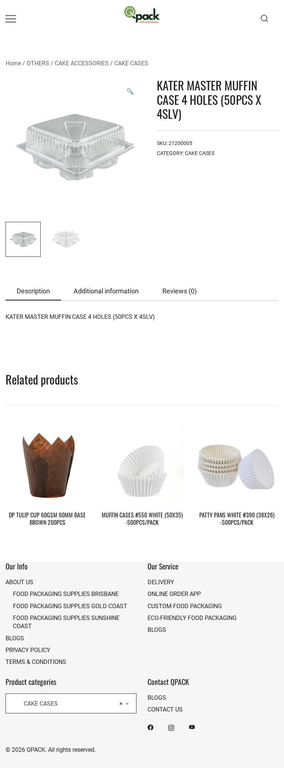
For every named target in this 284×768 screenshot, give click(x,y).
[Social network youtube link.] (192, 727)
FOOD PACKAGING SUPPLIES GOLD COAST (70, 606)
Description (33, 290)
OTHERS (38, 63)
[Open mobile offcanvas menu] (11, 18)
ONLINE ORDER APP (174, 593)
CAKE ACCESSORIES (82, 63)
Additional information (106, 290)
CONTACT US (165, 709)
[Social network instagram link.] (171, 727)
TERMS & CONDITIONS (36, 661)
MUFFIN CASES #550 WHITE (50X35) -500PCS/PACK (142, 518)
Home (13, 63)
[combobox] (71, 703)
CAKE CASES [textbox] (69, 703)
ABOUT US (19, 582)
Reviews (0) (179, 290)
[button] (130, 91)
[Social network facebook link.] (150, 727)
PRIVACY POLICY (28, 650)
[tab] (33, 291)
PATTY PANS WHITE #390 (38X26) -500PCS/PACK (236, 518)
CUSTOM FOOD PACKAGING (185, 606)
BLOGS (15, 638)
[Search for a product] (264, 18)
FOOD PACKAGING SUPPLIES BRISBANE (66, 593)
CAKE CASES (131, 63)
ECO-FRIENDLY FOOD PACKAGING (192, 617)
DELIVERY (161, 582)
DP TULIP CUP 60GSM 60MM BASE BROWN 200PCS (47, 518)
